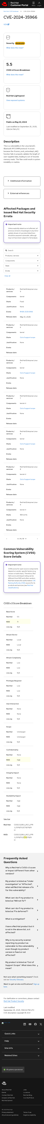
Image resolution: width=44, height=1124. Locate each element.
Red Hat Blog (27, 1095)
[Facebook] (35, 1025)
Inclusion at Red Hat (8, 1098)
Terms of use (27, 1112)
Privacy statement (7, 1112)
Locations (26, 1092)
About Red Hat (7, 1090)
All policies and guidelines (10, 1115)
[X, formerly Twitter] (40, 1025)
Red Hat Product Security (14, 1001)
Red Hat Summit (7, 1100)
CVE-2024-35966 (29, 11)
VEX (6, 24)
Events (4, 1092)
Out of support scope (27, 337)
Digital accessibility (29, 1115)
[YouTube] (30, 1025)
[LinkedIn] (24, 1025)
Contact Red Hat (7, 1095)
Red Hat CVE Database (11, 11)
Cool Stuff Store (28, 1098)
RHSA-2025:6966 (26, 312)
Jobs (25, 1090)
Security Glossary (16, 979)
